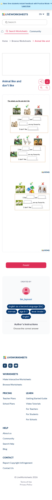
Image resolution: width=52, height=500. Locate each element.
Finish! (26, 265)
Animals (12, 311)
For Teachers (32, 409)
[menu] (48, 14)
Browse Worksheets (12, 384)
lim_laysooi (26, 299)
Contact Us (8, 468)
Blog (5, 449)
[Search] (5, 22)
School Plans (9, 403)
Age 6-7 (24, 311)
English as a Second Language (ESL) (26, 306)
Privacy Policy (26, 484)
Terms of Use (26, 482)
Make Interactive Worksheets (17, 379)
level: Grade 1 (38, 311)
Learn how (26, 6)
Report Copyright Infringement (17, 462)
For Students (32, 414)
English (26, 316)
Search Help (8, 443)
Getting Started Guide (36, 398)
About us (7, 433)
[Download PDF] (47, 81)
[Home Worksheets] (2, 31)
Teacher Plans (9, 398)
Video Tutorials (33, 403)
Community (8, 438)
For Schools (31, 419)
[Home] (15, 14)
